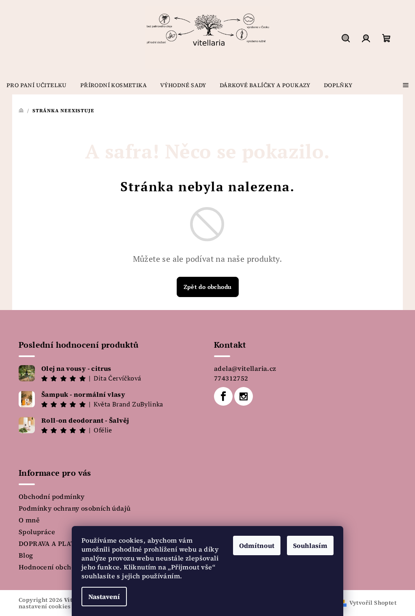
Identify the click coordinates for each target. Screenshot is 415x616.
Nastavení (104, 596)
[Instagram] (243, 396)
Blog (26, 555)
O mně (29, 519)
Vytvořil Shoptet (372, 603)
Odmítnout (256, 545)
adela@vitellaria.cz (245, 368)
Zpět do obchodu (208, 287)
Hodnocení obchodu (51, 567)
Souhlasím (310, 545)
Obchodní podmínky (52, 496)
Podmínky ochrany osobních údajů (74, 508)
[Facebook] (223, 396)
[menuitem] (36, 85)
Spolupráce (37, 531)
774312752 (231, 378)
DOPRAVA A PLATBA (51, 543)
